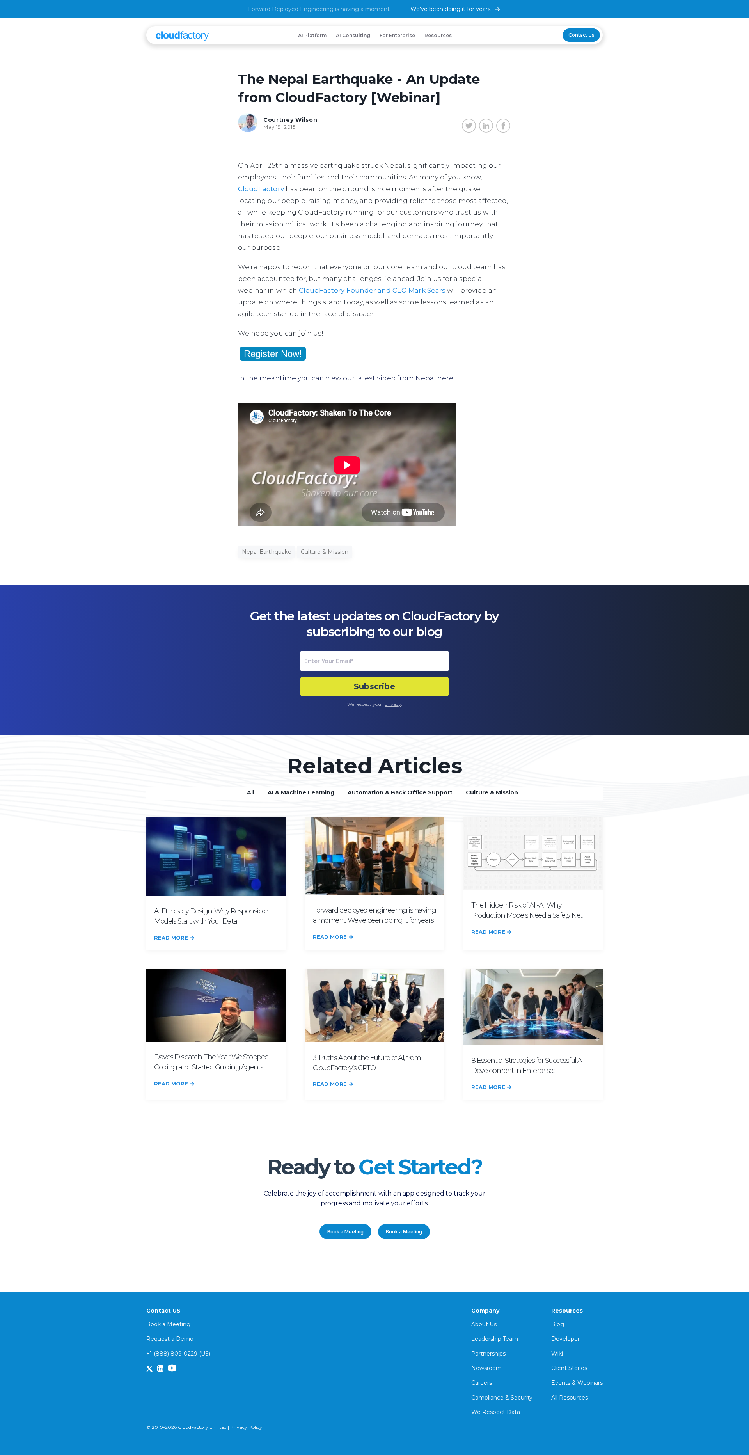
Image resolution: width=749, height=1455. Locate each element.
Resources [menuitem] (438, 35)
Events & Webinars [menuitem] (577, 1382)
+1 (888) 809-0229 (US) (178, 1353)
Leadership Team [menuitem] (494, 1338)
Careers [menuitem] (481, 1382)
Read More (171, 937)
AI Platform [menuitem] (312, 35)
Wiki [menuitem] (557, 1353)
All (250, 792)
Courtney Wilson (290, 119)
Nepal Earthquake (266, 551)
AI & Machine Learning (301, 792)
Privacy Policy (246, 1427)
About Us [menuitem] (484, 1324)
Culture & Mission (324, 551)
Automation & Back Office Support (400, 792)
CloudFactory (261, 189)
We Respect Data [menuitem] (495, 1412)
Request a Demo (169, 1338)
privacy (392, 704)
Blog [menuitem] (557, 1324)
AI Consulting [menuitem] (353, 35)
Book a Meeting (345, 1232)
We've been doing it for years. (451, 8)
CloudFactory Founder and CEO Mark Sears (372, 290)
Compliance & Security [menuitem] (501, 1397)
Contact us (581, 35)
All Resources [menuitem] (569, 1397)
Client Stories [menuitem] (569, 1368)
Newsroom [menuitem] (486, 1368)
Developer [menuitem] (565, 1338)
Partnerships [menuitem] (488, 1353)
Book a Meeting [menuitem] (168, 1324)
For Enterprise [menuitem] (397, 35)
